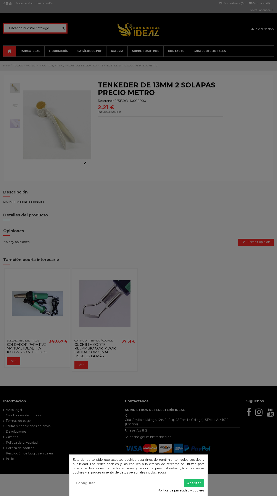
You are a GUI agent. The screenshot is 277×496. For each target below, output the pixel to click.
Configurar (85, 483)
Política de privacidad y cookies (181, 490)
